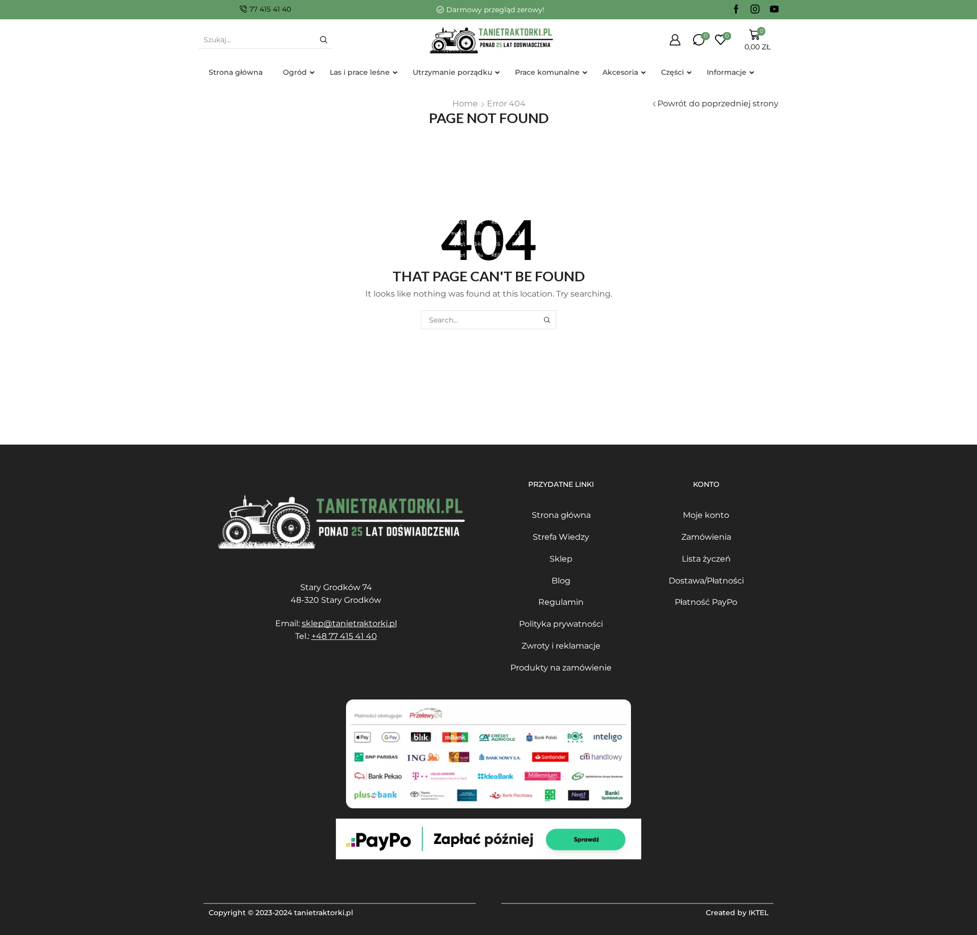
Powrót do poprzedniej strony (718, 103)
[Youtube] (774, 10)
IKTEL (758, 912)
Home (465, 103)
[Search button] (323, 39)
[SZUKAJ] (546, 319)
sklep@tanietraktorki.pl (349, 623)
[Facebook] (736, 10)
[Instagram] (755, 10)
